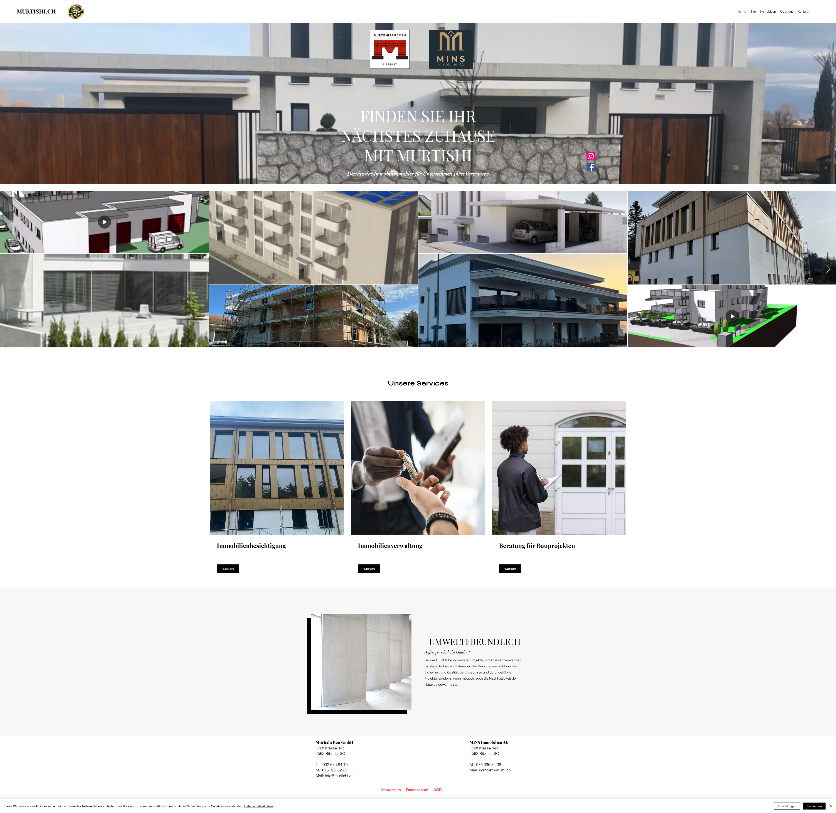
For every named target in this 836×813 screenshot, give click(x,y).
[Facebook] (591, 167)
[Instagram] (591, 156)
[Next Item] (828, 269)
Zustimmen (814, 806)
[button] (228, 568)
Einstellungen (787, 806)
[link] (277, 545)
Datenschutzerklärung (259, 806)
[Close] (830, 806)
